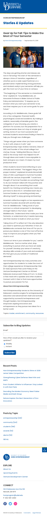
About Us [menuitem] (7, 469)
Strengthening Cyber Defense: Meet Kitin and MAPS (21, 378)
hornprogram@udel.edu (13, 495)
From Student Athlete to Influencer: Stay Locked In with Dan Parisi (22, 385)
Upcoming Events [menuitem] (10, 473)
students (9, 426)
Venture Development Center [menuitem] (15, 477)
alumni (7, 435)
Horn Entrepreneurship (13, 41)
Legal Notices (36, 513)
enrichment (20, 313)
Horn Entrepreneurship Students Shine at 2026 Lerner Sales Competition (21, 371)
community (30, 313)
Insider (12, 313)
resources (40, 313)
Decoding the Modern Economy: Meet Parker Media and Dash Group (21, 392)
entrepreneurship (12, 418)
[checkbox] (23, 345)
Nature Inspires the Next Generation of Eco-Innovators (21, 399)
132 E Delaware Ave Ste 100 (14, 489)
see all (6, 439)
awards (8, 431)
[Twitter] (10, 505)
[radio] (23, 343)
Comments (27, 513)
